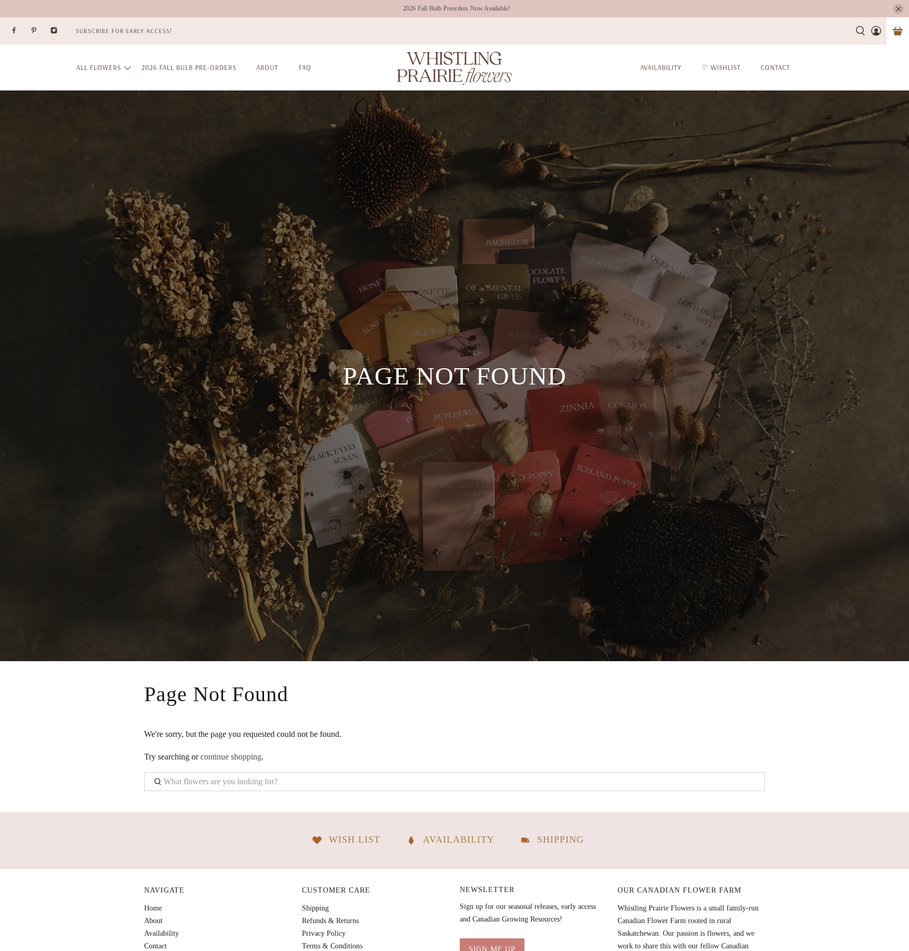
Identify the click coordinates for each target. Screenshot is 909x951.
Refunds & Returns (330, 921)
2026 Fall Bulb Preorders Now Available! (457, 8)
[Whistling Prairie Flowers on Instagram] (60, 33)
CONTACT (775, 67)
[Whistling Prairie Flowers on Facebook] (21, 33)
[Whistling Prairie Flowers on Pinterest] (40, 33)
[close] (898, 9)
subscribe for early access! (124, 31)
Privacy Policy (324, 933)
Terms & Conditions (332, 946)
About (267, 67)
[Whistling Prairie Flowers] (454, 67)
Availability (161, 933)
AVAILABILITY (661, 67)
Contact (155, 946)
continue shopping (230, 756)
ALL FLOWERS (98, 67)
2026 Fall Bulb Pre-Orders (189, 67)
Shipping (315, 908)
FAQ (305, 67)
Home (153, 908)
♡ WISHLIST (721, 67)
